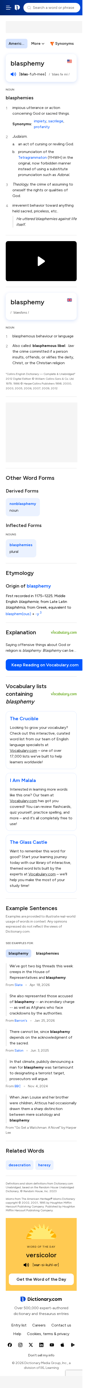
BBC (18, 1086)
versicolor (41, 1255)
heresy (44, 1165)
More (36, 43)
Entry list (19, 1325)
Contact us (61, 1325)
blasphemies (19, 98)
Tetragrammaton (32, 157)
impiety (40, 121)
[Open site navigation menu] (8, 7)
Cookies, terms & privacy (48, 1333)
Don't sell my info (41, 1355)
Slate (18, 985)
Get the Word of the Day (41, 1279)
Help (17, 1333)
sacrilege (55, 121)
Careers (39, 1325)
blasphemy (39, 586)
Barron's (21, 1021)
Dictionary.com (17, 8)
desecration (20, 1165)
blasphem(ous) (18, 614)
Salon (19, 1050)
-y (38, 614)
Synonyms (64, 43)
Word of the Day (41, 1246)
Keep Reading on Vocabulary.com (45, 665)
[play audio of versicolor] (26, 1265)
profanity (42, 127)
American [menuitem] (17, 43)
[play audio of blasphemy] (13, 74)
